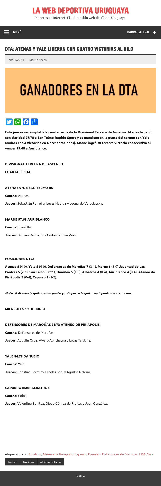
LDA (142, 454)
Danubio (94, 454)
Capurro (80, 454)
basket (12, 462)
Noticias (28, 462)
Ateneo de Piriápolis (58, 454)
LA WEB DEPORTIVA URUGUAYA (80, 10)
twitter (80, 475)
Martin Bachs (38, 59)
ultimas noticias (50, 462)
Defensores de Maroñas (120, 454)
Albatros (34, 454)
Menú (17, 32)
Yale (150, 454)
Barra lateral (138, 32)
